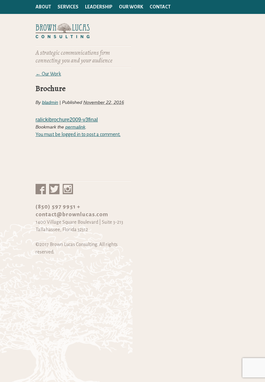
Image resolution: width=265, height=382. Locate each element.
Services (68, 6)
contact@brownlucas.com (72, 214)
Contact (160, 6)
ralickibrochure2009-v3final (67, 119)
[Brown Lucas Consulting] (63, 35)
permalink (75, 126)
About (43, 6)
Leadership (98, 6)
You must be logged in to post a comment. (78, 134)
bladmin (50, 102)
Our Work (131, 6)
